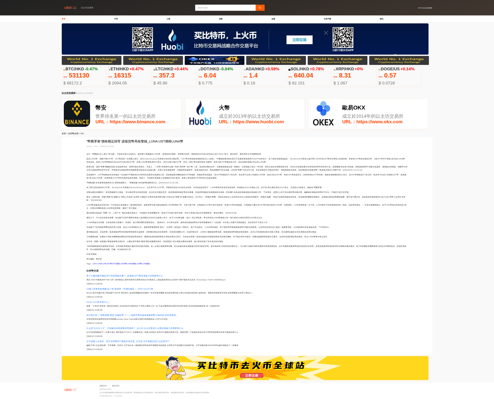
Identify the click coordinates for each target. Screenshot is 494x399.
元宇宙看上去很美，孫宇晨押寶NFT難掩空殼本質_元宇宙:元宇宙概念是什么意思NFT (128, 341)
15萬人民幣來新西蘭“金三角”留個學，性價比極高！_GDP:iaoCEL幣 (119, 289)
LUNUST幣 (107, 264)
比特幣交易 (73, 133)
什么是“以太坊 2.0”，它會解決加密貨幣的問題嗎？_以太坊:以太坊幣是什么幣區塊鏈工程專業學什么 (134, 328)
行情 (116, 19)
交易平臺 (327, 19)
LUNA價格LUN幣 (134, 264)
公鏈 (168, 19)
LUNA (99, 264)
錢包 (381, 19)
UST (95, 264)
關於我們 (115, 386)
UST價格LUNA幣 (119, 264)
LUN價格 (146, 264)
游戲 (221, 19)
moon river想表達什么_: (98, 302)
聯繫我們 (103, 386)
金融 (273, 19)
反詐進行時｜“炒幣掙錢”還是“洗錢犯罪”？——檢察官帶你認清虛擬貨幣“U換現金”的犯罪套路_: (132, 315)
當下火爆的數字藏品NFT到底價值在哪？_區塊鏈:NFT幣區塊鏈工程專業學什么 (124, 276)
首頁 (63, 19)
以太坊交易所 (117, 396)
